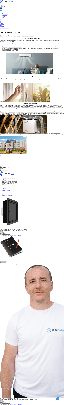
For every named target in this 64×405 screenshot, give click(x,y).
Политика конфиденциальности (5, 191)
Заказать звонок (9, 4)
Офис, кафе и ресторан (6, 194)
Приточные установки (6, 13)
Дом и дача (4, 193)
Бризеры (3, 12)
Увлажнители (4, 15)
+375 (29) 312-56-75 (3, 4)
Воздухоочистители (5, 14)
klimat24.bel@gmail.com (6, 6)
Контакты (3, 17)
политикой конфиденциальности (16, 171)
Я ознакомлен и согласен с (11, 171)
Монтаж (3, 16)
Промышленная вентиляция (7, 195)
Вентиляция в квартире (6, 192)
